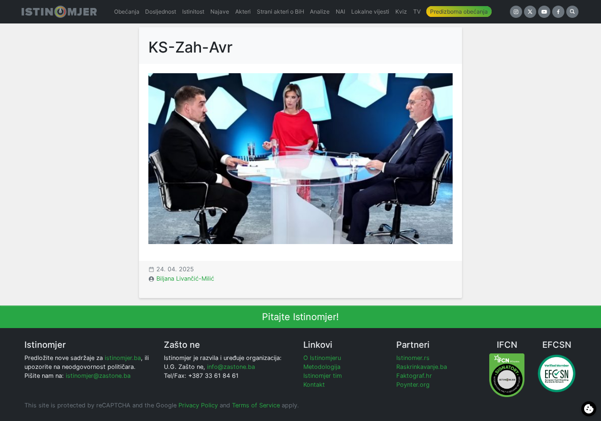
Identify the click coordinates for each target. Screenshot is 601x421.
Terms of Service (256, 405)
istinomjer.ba (123, 357)
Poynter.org (413, 384)
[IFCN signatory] (506, 374)
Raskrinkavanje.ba (421, 366)
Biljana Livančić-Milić (185, 278)
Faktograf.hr (414, 375)
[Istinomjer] (59, 11)
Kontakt (314, 384)
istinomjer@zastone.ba (98, 375)
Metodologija (321, 366)
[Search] (572, 12)
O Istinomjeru (322, 357)
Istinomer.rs (413, 357)
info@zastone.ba (231, 366)
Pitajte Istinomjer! (300, 316)
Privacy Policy (198, 405)
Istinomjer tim (322, 375)
